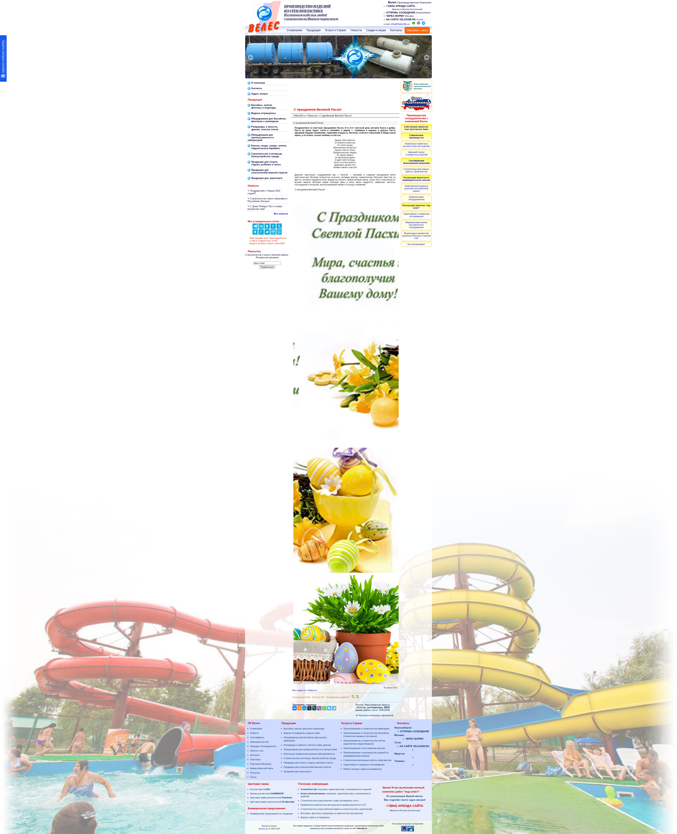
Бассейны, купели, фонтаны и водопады (304, 728)
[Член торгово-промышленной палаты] (416, 86)
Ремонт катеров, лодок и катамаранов (362, 769)
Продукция (313, 30)
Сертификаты (257, 737)
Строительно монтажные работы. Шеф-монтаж (367, 760)
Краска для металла (267, 793)
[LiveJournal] (314, 708)
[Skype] (329, 708)
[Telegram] (334, 708)
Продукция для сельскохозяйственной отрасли (307, 767)
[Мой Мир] (304, 708)
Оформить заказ (417, 30)
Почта (253, 777)
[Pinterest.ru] (279, 233)
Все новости (299, 690)
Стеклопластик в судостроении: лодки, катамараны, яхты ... (330, 800)
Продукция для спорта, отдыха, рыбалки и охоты (308, 763)
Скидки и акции (376, 30)
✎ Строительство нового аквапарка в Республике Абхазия (267, 200)
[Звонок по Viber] (418, 24)
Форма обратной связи (261, 768)
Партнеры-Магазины (260, 764)
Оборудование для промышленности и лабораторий (310, 749)
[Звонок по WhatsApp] (413, 24)
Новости (356, 30)
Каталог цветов (260, 789)
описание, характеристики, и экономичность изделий (336, 789)
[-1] (357, 697)
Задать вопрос (259, 93)
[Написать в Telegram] (423, 24)
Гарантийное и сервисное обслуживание (364, 764)
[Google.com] (261, 233)
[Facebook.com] (273, 228)
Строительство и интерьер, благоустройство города (310, 758)
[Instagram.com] (273, 233)
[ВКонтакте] (267, 228)
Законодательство (259, 742)
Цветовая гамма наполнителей (271, 797)
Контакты (396, 30)
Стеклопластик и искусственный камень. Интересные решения (267, 256)
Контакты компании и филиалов (374, 715)
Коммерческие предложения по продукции (271, 813)
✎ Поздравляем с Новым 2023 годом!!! (264, 192)
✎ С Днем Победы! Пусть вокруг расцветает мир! (265, 207)
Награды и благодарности (263, 746)
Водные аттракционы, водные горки (302, 733)
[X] (309, 708)
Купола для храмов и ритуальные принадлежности (309, 754)
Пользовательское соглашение (407, 824)
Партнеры (255, 759)
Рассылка (255, 773)
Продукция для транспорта (297, 771)
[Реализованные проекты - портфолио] (416, 102)
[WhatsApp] (324, 708)
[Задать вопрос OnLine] (3, 58)
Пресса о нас (256, 751)
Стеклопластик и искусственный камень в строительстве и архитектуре (336, 809)
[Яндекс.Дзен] (255, 228)
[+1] (352, 697)
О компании (294, 30)
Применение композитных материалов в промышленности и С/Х (333, 805)
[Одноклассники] (261, 228)
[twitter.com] (267, 233)
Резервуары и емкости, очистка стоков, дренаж (307, 745)
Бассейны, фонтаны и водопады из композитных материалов (332, 813)
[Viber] (319, 708)
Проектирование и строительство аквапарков (366, 728)
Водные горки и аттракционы (315, 817)
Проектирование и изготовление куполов (364, 748)
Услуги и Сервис (335, 30)
